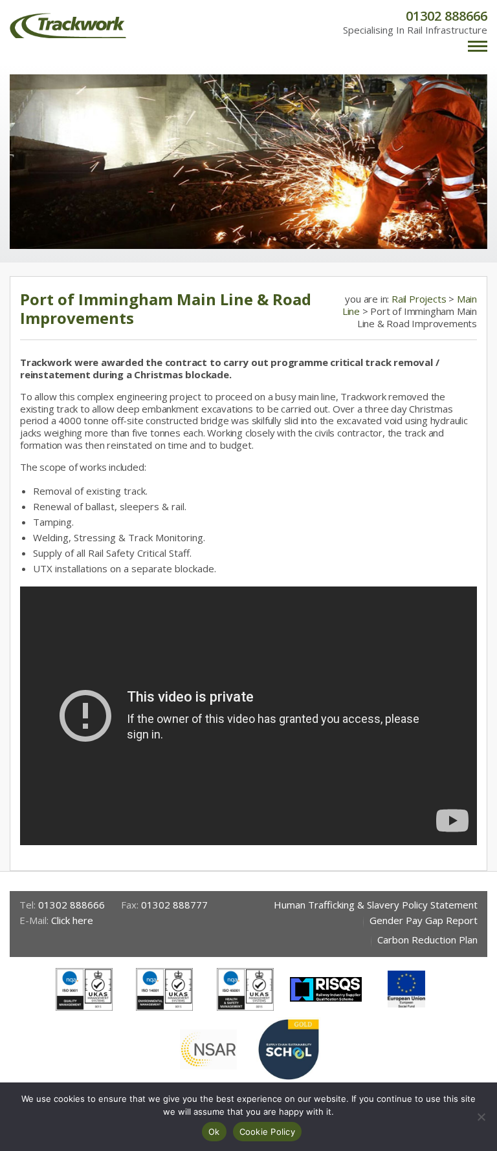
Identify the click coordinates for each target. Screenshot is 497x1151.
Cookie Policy (267, 1131)
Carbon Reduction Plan (427, 939)
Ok (214, 1131)
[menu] (477, 47)
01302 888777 (174, 904)
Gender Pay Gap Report (424, 920)
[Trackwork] (68, 25)
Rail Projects (420, 298)
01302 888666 (446, 16)
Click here (72, 920)
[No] (480, 1116)
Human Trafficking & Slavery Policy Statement (376, 904)
